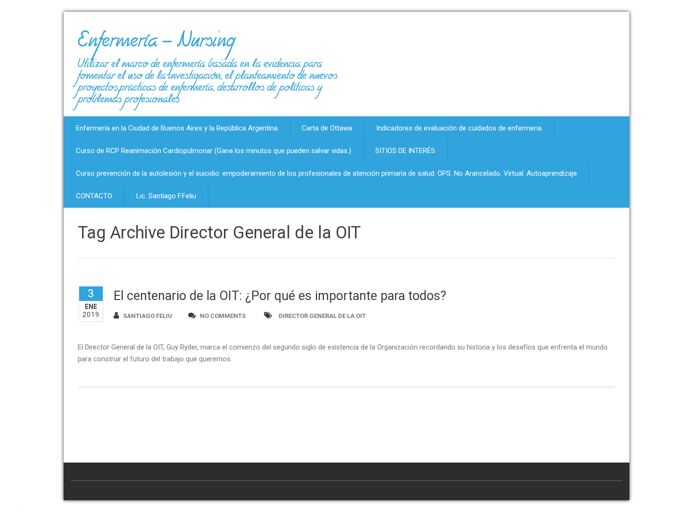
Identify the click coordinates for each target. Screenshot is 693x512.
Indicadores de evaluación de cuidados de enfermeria (459, 128)
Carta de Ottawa (327, 128)
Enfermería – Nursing (156, 44)
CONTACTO (94, 196)
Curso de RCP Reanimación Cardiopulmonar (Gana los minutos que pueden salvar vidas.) (213, 150)
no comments (223, 315)
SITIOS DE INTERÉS (405, 150)
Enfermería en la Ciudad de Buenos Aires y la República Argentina (177, 128)
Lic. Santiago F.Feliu (166, 196)
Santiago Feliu (147, 315)
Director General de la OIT (322, 315)
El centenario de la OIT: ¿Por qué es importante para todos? (280, 295)
